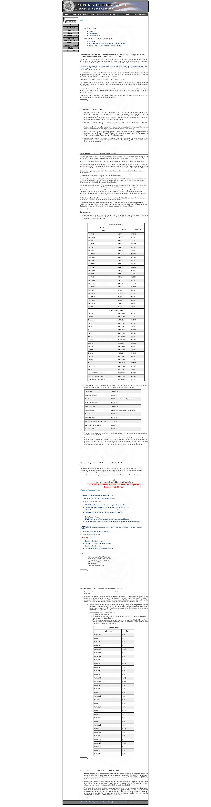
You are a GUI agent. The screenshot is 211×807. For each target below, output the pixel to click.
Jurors (71, 33)
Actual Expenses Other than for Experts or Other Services (107, 43)
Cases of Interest (71, 45)
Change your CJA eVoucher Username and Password (99, 498)
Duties (91, 31)
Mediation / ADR (70, 36)
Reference (70, 43)
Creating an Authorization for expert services (99, 548)
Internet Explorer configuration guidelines (95, 531)
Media (70, 48)
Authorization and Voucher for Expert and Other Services (105, 510)
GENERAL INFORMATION (106, 14)
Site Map (92, 802)
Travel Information (94, 35)
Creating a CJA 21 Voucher (93, 546)
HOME (67, 14)
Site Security (126, 802)
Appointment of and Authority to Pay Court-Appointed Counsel (107, 505)
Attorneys (71, 27)
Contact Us (84, 802)
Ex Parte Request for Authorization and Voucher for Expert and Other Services (112, 521)
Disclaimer (116, 802)
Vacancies (70, 51)
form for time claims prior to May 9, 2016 (106, 507)
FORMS (92, 14)
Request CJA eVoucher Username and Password (97, 495)
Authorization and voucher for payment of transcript (104, 512)
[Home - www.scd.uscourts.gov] (105, 12)
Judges (71, 30)
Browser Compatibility (104, 802)
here (124, 90)
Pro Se (70, 39)
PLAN (85, 59)
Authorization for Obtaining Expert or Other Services (105, 45)
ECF (71, 25)
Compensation (93, 33)
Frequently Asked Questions (91, 534)
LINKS (85, 14)
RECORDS (120, 14)
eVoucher (92, 41)
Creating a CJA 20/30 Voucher (94, 541)
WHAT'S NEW (76, 14)
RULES (128, 14)
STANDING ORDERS (140, 14)
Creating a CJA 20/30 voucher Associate (98, 543)
